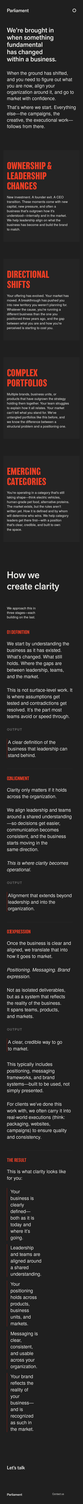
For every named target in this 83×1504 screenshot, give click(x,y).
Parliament (14, 1494)
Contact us (58, 1493)
